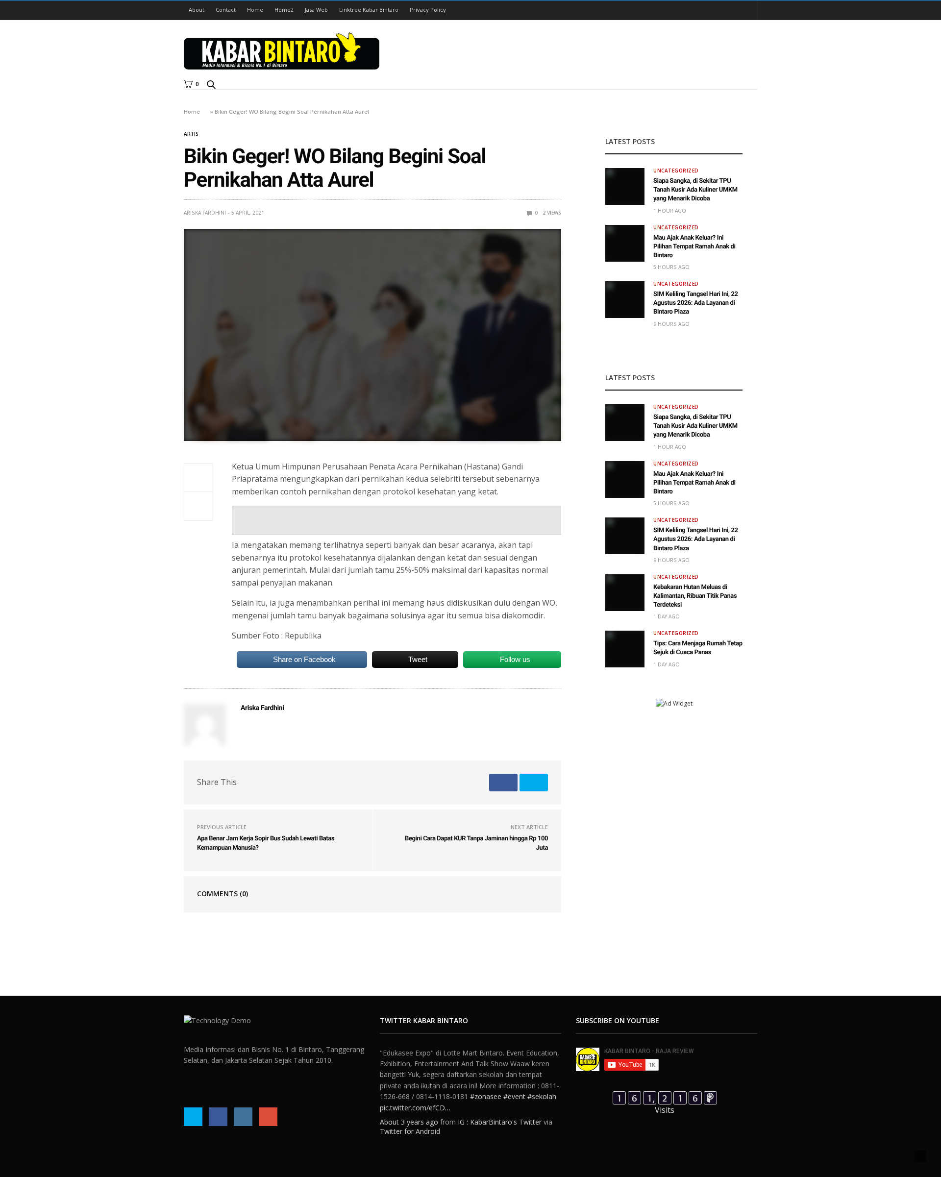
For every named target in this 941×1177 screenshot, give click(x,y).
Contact (226, 9)
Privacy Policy (428, 9)
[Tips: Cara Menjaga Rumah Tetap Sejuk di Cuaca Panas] (624, 649)
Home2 (284, 9)
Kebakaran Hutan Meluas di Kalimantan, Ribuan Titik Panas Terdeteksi (695, 596)
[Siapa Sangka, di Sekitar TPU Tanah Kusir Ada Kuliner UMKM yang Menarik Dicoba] (624, 186)
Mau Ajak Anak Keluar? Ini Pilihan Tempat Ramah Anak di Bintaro (694, 246)
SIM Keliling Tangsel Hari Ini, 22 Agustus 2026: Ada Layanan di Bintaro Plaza (695, 303)
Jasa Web (316, 9)
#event (514, 1096)
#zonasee (485, 1096)
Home (255, 9)
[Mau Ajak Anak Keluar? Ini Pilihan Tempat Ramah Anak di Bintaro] (624, 243)
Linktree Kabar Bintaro (368, 9)
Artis (191, 133)
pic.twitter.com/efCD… (415, 1107)
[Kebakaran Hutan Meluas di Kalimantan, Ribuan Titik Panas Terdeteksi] (624, 592)
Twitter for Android (410, 1131)
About (196, 9)
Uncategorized (676, 170)
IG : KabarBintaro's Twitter (500, 1122)
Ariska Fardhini (205, 212)
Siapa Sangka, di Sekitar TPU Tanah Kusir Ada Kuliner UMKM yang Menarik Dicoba (695, 189)
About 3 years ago (409, 1122)
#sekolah (541, 1096)
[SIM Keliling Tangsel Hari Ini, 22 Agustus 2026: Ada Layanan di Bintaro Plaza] (624, 299)
